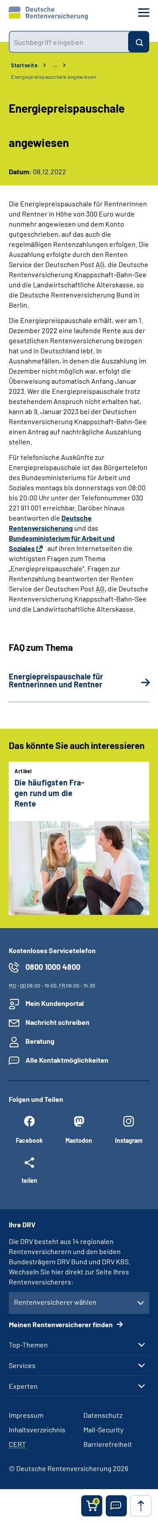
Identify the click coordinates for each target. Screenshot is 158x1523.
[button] (116, 1505)
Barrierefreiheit (107, 1444)
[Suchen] (138, 41)
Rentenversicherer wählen (55, 1302)
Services (22, 1365)
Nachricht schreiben (57, 1022)
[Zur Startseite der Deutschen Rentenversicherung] (48, 13)
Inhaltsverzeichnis (37, 1429)
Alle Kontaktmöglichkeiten (66, 1060)
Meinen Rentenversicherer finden (61, 1324)
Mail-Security (103, 1429)
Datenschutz (102, 1415)
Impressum (26, 1415)
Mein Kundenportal (54, 1003)
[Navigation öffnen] (143, 12)
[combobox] (68, 42)
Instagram (129, 1140)
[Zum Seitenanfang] (140, 1505)
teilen (29, 1180)
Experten (23, 1386)
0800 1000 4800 (52, 967)
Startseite (24, 65)
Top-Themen (28, 1344)
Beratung (39, 1041)
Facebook (29, 1140)
